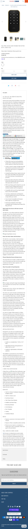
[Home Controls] (14, 1)
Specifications (5, 450)
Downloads (5, 454)
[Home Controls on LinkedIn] (13, 506)
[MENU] (0, 1)
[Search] (23, 1)
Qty (2, 68)
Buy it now (14, 78)
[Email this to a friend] (19, 85)
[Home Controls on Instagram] (11, 506)
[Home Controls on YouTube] (20, 506)
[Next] (26, 22)
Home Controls (7, 524)
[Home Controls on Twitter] (17, 506)
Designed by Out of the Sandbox (16, 524)
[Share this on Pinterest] (15, 85)
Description (5, 92)
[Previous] (2, 22)
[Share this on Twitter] (8, 85)
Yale (4, 433)
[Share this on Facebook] (12, 85)
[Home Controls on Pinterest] (15, 506)
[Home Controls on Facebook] (8, 506)
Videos (4, 458)
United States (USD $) (13, 513)
